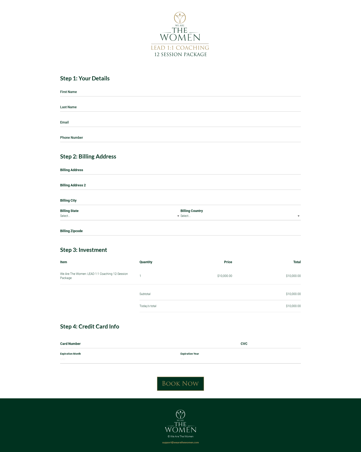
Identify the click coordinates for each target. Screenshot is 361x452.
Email (64, 122)
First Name (68, 92)
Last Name (68, 107)
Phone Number (71, 137)
